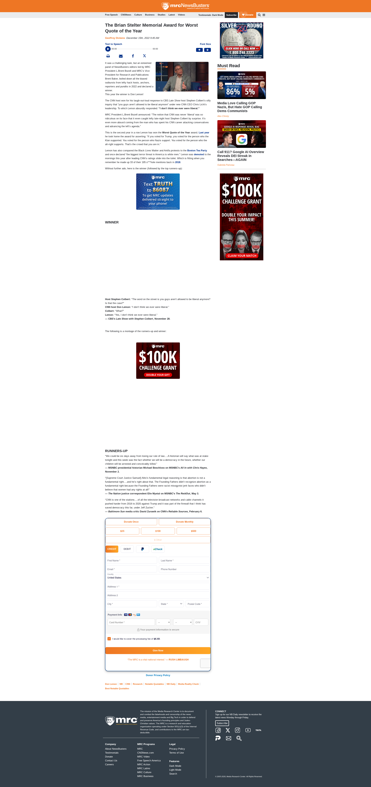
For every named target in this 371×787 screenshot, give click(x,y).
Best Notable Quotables (117, 688)
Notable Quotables (154, 684)
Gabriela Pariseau (225, 165)
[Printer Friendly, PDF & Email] (121, 56)
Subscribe (231, 15)
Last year (204, 132)
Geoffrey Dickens (115, 38)
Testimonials (204, 15)
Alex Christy (223, 116)
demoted (199, 154)
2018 (177, 162)
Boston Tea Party (197, 150)
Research (137, 684)
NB (121, 684)
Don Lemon (111, 684)
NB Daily (171, 684)
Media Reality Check (188, 684)
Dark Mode (217, 15)
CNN (127, 684)
